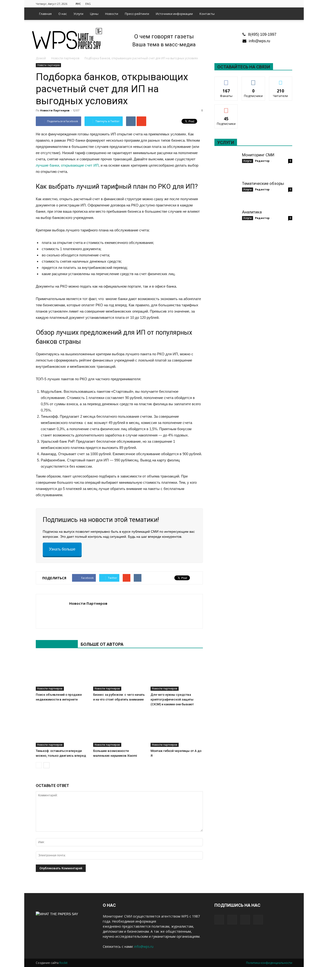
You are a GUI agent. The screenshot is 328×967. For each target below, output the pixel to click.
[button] (286, 13)
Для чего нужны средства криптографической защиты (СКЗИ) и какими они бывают (172, 699)
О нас (62, 14)
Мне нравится (226, 80)
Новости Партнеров (54, 110)
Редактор (262, 161)
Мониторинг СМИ (258, 154)
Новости (111, 14)
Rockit (63, 963)
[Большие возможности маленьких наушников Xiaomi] (119, 729)
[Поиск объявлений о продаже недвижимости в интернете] (62, 673)
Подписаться (226, 108)
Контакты (207, 14)
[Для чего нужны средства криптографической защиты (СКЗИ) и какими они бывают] (177, 673)
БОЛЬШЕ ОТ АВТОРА (102, 644)
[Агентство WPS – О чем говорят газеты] (67, 39)
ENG (88, 4)
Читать (253, 80)
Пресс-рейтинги (137, 14)
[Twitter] (272, 3)
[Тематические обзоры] (226, 193)
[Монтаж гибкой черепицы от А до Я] (177, 729)
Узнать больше (62, 549)
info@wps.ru (259, 41)
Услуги (78, 14)
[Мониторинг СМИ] (226, 164)
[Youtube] (288, 3)
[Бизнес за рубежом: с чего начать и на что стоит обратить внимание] (119, 673)
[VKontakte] (280, 3)
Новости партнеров (48, 65)
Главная (45, 14)
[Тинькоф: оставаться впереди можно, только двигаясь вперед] (62, 729)
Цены (94, 14)
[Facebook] (264, 3)
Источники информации (174, 14)
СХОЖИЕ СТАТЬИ (57, 644)
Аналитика (252, 212)
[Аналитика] (226, 221)
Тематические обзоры (263, 183)
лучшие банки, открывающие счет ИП (67, 165)
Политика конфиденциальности (269, 963)
